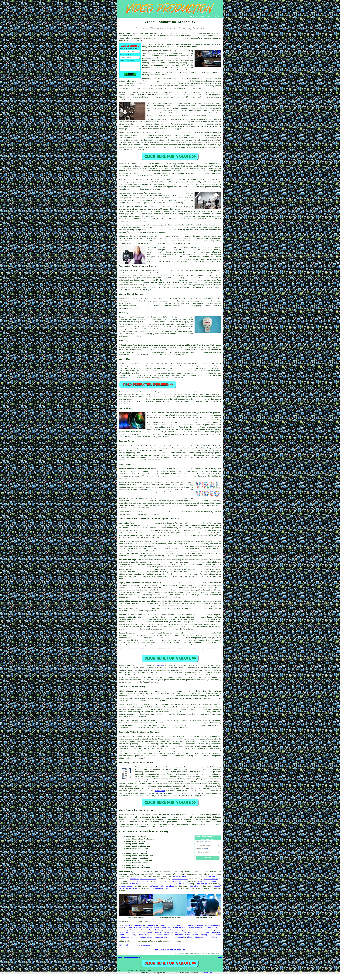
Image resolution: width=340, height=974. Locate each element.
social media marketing (170, 884)
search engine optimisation (143, 879)
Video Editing (134, 928)
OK (211, 973)
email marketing (173, 881)
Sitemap (120, 957)
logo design (201, 884)
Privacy (220, 957)
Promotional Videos (138, 930)
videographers (191, 672)
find (126, 815)
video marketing (137, 884)
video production (188, 680)
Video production (127, 665)
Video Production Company (201, 928)
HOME (191, 16)
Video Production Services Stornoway (143, 831)
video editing (125, 786)
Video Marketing (165, 935)
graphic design (126, 886)
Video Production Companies (172, 925)
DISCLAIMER (216, 16)
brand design (212, 876)
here (173, 827)
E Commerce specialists (164, 888)
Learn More (203, 973)
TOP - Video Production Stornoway (134, 945)
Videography (151, 925)
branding (194, 886)
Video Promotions (183, 932)
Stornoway (159, 665)
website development (207, 881)
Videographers (211, 937)
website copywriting (182, 876)
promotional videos (137, 784)
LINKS (196, 16)
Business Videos (195, 925)
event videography (139, 881)
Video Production (195, 937)
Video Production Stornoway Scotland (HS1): (139, 33)
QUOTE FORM (160, 791)
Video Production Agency (175, 930)
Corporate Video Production (156, 928)
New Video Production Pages (132, 957)
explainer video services (161, 886)
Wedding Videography (134, 925)
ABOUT (202, 16)
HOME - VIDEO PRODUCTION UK (170, 950)
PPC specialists (180, 879)
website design (211, 879)
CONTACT (208, 16)
